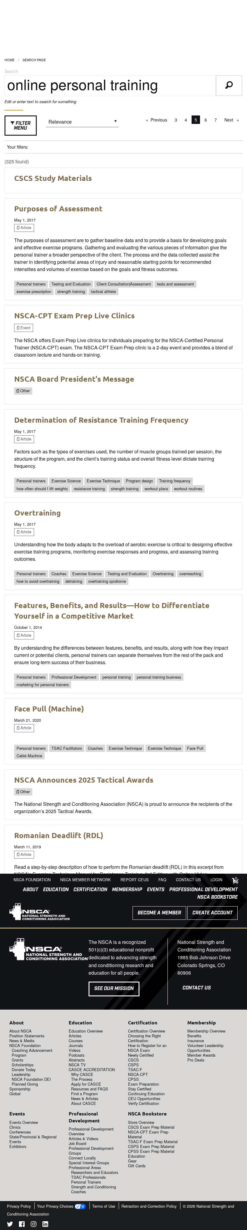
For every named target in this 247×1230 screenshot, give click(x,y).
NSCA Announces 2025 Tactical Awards (83, 779)
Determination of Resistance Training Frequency (101, 419)
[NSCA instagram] (33, 1225)
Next (233, 120)
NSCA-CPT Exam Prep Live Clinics (74, 315)
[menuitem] (28, 890)
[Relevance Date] (82, 123)
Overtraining (37, 512)
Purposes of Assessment (58, 208)
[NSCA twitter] (10, 1225)
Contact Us (197, 988)
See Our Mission (114, 989)
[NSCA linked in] (45, 1225)
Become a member (159, 913)
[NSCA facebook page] (22, 1225)
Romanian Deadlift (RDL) (58, 835)
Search (11, 71)
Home (9, 59)
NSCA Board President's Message (74, 378)
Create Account (212, 913)
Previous (160, 120)
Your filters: (17, 147)
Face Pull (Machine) (49, 708)
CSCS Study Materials (53, 178)
